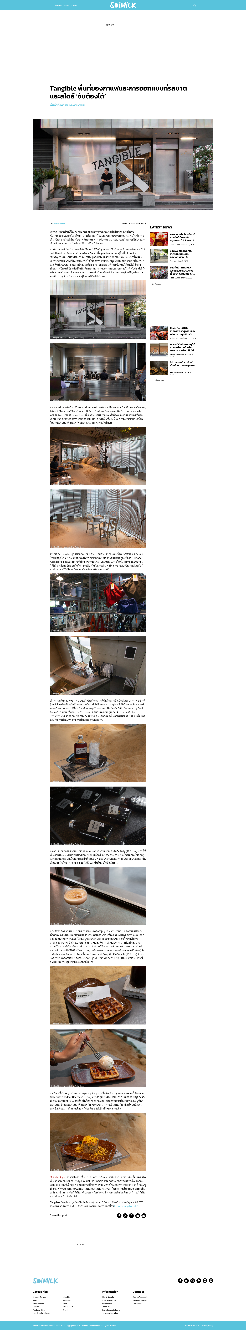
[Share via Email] (143, 1215)
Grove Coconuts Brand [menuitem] (111, 1310)
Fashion (36, 1307)
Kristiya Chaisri (58, 223)
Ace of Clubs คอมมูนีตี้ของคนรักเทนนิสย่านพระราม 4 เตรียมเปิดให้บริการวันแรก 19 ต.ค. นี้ (182, 348)
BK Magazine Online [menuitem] (110, 1313)
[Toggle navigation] (51, 5)
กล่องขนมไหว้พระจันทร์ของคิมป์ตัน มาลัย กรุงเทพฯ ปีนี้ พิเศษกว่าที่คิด (182, 239)
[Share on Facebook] (119, 1215)
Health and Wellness (41, 1313)
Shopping (66, 1300)
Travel (65, 1310)
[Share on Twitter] (125, 1215)
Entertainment (38, 1304)
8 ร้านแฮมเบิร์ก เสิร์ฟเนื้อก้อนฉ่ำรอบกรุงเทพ (182, 363)
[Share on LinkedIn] (137, 1215)
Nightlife (66, 1297)
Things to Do (68, 1307)
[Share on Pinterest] (131, 1215)
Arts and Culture (39, 1297)
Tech (65, 1304)
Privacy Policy (207, 1325)
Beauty (35, 1300)
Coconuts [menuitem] (106, 1307)
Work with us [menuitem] (107, 1304)
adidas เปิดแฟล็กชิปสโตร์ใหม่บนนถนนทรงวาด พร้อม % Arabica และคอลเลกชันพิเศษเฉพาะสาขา (183, 257)
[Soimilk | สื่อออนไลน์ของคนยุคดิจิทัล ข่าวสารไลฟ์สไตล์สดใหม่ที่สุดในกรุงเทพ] (123, 4)
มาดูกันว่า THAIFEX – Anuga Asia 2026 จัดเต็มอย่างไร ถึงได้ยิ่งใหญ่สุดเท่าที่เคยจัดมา (183, 272)
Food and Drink (39, 1310)
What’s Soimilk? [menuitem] (108, 1297)
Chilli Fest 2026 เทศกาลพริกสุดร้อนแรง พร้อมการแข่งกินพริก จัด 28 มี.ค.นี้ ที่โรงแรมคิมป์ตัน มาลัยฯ (182, 334)
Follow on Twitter (140, 1300)
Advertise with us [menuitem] (109, 1300)
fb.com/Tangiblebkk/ (126, 1206)
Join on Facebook (140, 1297)
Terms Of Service (192, 1325)
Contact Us (137, 1304)
